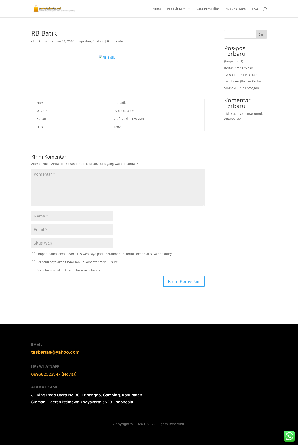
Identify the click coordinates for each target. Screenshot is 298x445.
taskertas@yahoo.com (55, 352)
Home (156, 9)
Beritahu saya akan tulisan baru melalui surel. (70, 270)
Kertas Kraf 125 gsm (239, 68)
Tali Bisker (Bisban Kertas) (243, 81)
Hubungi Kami (236, 9)
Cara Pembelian (208, 9)
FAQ (255, 9)
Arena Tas (45, 41)
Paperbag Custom (91, 41)
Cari (261, 34)
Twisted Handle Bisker (240, 75)
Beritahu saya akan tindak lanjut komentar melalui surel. (78, 262)
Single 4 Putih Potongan (241, 88)
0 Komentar (115, 41)
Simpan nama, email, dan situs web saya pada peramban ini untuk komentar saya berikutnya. (105, 254)
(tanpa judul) (233, 61)
